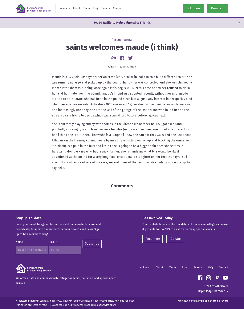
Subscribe (92, 243)
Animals (65, 8)
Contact (118, 8)
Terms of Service (100, 304)
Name (19, 242)
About (76, 8)
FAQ (210, 267)
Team (86, 8)
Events (106, 8)
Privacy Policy (78, 304)
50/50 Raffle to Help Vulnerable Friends (122, 22)
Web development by (203, 300)
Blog (96, 8)
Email (53, 242)
